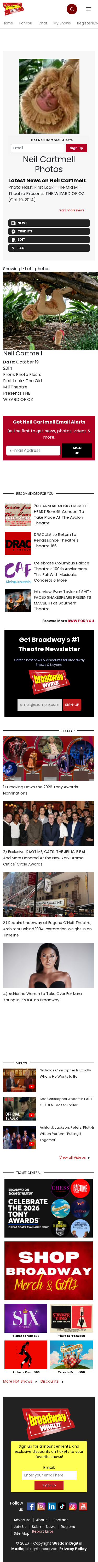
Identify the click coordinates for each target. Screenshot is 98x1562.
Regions (68, 1527)
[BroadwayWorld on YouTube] (83, 1506)
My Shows (62, 23)
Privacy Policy (73, 1548)
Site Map (22, 1533)
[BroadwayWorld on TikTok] (62, 1506)
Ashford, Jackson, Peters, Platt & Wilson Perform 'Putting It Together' (67, 1133)
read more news (71, 210)
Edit (21, 239)
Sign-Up (49, 1485)
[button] (72, 9)
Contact (60, 1520)
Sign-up (72, 704)
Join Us (20, 1527)
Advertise (22, 1520)
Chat (42, 23)
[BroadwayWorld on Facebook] (31, 1506)
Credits (25, 231)
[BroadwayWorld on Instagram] (41, 1506)
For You (25, 23)
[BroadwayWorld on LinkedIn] (52, 1506)
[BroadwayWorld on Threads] (72, 1506)
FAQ (21, 248)
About (41, 1520)
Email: (49, 1467)
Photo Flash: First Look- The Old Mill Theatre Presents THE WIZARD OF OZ (46, 190)
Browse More (68, 621)
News (22, 223)
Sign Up (76, 148)
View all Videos (72, 1157)
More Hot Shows (18, 1381)
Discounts (50, 1381)
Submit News (43, 1527)
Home (8, 23)
